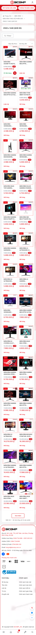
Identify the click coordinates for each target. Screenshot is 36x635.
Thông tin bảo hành (26, 8)
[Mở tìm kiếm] (32, 632)
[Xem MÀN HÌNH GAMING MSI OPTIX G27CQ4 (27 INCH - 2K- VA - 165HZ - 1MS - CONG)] (10, 84)
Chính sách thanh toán (26, 594)
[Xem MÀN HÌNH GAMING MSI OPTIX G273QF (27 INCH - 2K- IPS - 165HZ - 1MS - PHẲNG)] (26, 301)
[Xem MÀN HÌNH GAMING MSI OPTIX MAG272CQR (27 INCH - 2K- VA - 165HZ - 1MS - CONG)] (10, 395)
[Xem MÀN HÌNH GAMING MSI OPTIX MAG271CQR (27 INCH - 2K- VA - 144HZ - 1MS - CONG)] (26, 53)
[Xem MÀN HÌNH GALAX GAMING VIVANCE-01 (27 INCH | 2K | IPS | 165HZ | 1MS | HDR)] (26, 177)
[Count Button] (15, 73)
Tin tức (4, 591)
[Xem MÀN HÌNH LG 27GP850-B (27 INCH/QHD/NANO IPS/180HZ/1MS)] (10, 332)
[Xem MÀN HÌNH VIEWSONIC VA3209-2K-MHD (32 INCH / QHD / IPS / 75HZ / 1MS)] (10, 115)
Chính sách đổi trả (24, 588)
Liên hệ (4, 588)
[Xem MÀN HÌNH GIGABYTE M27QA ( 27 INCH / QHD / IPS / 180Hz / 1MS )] (10, 53)
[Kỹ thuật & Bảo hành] (32, 608)
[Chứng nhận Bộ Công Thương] (10, 572)
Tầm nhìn (4, 585)
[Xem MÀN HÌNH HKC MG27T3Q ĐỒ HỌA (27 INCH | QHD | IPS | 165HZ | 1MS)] (26, 208)
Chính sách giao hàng (25, 591)
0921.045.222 (28, 538)
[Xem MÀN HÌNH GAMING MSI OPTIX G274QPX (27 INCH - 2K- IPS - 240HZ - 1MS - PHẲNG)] (26, 363)
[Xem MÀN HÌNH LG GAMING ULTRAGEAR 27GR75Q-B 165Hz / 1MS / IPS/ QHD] (26, 270)
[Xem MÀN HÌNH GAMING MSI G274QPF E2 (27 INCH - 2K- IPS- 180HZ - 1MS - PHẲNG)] (10, 208)
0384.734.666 (17, 538)
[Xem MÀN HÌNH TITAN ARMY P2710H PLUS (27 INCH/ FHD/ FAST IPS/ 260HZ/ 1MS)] (26, 84)
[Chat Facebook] (32, 613)
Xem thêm (18, 515)
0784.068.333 (16, 544)
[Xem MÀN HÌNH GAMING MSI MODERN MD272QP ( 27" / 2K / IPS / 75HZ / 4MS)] (10, 146)
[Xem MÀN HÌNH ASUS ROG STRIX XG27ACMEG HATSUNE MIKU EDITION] (26, 332)
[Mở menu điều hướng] (4, 632)
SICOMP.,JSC (18, 627)
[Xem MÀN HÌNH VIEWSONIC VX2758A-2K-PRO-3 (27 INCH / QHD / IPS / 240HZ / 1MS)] (10, 301)
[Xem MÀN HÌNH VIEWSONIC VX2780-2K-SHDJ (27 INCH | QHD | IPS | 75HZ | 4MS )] (26, 115)
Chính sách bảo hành (25, 585)
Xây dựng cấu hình (9, 8)
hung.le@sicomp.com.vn (13, 547)
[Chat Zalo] (32, 618)
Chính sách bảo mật (25, 582)
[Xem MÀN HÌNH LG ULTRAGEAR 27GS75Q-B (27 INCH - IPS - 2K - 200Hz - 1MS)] (10, 270)
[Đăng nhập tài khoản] (32, 2)
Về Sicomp (5, 582)
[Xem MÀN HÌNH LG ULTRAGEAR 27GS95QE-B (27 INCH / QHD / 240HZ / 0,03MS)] (10, 425)
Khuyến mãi (5, 594)
